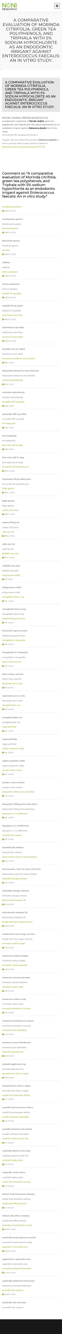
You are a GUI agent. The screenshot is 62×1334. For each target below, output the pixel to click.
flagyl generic (8, 488)
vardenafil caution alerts (12, 1160)
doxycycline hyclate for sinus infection (18, 358)
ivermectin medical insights (13, 943)
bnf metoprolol (8, 423)
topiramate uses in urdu (12, 683)
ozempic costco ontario (12, 770)
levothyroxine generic (11, 206)
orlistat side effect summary (14, 1203)
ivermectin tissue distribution (14, 1030)
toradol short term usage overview (17, 921)
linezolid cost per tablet (12, 336)
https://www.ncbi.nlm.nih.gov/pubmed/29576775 (23, 146)
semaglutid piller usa (11, 705)
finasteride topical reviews (13, 618)
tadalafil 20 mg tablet (11, 293)
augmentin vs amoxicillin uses (15, 1246)
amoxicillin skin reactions (12, 1290)
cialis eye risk (8, 532)
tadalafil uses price (10, 553)
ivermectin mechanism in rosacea (16, 1008)
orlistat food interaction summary (16, 1182)
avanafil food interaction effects (16, 1095)
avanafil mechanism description (15, 1117)
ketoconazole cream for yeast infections (19, 857)
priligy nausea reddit (11, 575)
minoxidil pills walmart (12, 835)
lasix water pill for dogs (12, 445)
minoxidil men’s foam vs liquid (15, 1073)
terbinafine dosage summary (14, 878)
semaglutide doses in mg (13, 596)
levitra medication (10, 271)
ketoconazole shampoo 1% (14, 900)
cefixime (6, 250)
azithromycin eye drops (12, 315)
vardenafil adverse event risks (15, 1138)
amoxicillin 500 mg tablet (13, 401)
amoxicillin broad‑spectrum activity (17, 1225)
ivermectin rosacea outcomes (14, 965)
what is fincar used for (11, 661)
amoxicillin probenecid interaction (16, 1268)
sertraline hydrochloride (12, 380)
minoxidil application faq (12, 1051)
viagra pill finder (9, 726)
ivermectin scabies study (12, 986)
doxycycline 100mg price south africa (18, 791)
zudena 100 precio (10, 510)
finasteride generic (10, 228)
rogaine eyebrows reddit (13, 748)
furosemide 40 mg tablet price (15, 466)
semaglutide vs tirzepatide (13, 640)
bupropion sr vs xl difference (15, 813)
